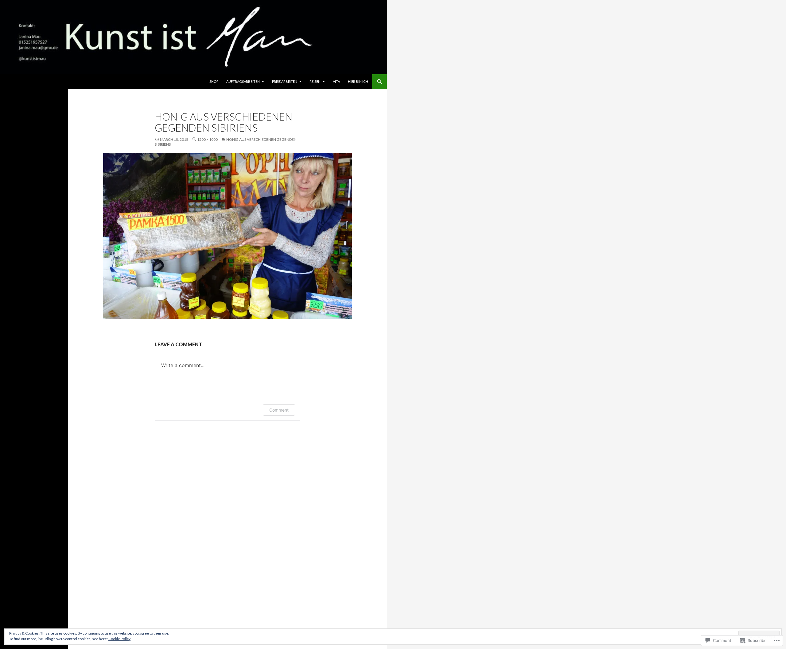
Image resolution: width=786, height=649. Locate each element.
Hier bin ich (358, 81)
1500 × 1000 (207, 139)
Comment (279, 410)
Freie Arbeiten (284, 81)
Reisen (315, 81)
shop (213, 81)
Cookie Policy (119, 638)
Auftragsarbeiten (243, 81)
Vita (336, 81)
